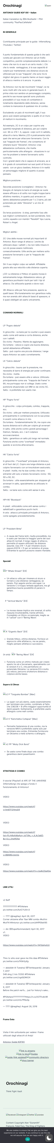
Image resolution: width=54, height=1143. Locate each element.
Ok (27, 1139)
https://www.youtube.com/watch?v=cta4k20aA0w (27, 871)
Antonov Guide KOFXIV (14, 1042)
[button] (49, 1138)
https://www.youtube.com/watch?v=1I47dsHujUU (26, 945)
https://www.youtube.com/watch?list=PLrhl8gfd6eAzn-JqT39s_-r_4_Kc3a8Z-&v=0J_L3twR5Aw (23, 835)
